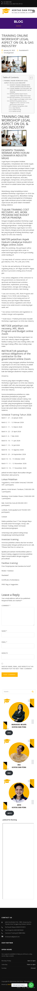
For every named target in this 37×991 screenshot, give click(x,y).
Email (4, 642)
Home (19, 987)
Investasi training (17, 109)
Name (4, 631)
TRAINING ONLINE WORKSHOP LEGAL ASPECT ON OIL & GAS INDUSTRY (16, 82)
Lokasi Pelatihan (16, 108)
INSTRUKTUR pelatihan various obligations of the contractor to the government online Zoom (19, 102)
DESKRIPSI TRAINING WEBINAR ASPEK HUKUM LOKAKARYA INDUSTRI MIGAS (20, 86)
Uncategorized (8, 53)
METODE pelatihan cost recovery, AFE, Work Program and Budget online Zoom (21, 98)
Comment (6, 605)
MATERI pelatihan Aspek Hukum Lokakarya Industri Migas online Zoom (20, 94)
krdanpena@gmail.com (12, 937)
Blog (28, 987)
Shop (23, 987)
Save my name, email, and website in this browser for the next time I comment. (17, 668)
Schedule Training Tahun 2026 (20, 106)
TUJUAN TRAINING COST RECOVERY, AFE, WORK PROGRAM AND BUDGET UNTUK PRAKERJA (21, 90)
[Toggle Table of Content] (30, 77)
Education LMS (28, 981)
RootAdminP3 (23, 50)
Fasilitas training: (17, 111)
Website (5, 653)
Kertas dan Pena (23, 10)
